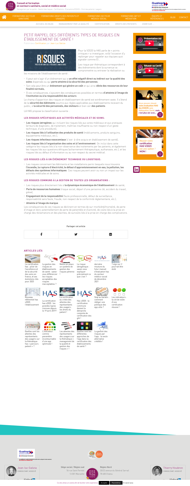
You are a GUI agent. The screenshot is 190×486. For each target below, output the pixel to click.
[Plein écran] (163, 48)
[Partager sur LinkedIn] (110, 234)
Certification (40, 43)
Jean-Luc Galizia (57, 43)
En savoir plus (128, 483)
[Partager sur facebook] (41, 234)
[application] (149, 43)
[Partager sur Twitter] (76, 234)
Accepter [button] (104, 483)
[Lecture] (138, 48)
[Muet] (161, 49)
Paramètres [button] (116, 483)
